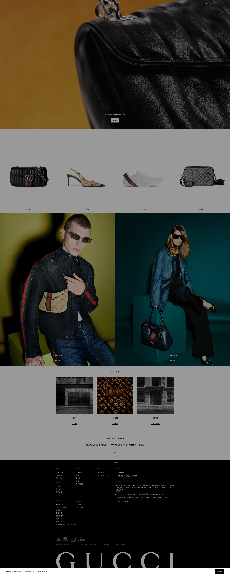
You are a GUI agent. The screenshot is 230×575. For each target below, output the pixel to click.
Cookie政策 (44, 571)
